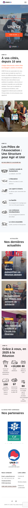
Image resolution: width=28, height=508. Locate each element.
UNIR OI (7, 266)
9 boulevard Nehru (6, 480)
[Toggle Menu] (25, 2)
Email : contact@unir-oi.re (8, 476)
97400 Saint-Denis (6, 483)
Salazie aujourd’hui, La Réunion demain (13, 272)
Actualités (8, 262)
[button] (5, 443)
